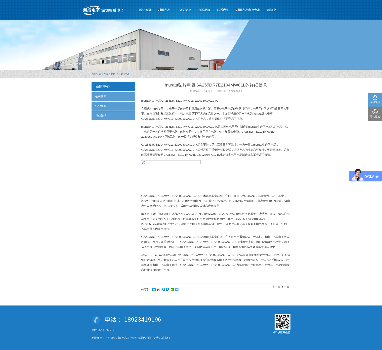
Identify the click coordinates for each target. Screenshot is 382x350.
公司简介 (185, 10)
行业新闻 (100, 106)
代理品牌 (204, 10)
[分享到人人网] (168, 289)
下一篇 (285, 286)
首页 (105, 73)
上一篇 (276, 286)
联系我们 (223, 10)
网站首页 (145, 10)
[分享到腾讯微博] (163, 289)
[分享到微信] (172, 289)
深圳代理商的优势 (148, 337)
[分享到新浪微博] (158, 289)
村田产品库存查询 (248, 10)
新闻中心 (271, 11)
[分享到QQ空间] (154, 289)
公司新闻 (100, 96)
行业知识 (126, 73)
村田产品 (162, 11)
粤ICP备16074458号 (104, 330)
